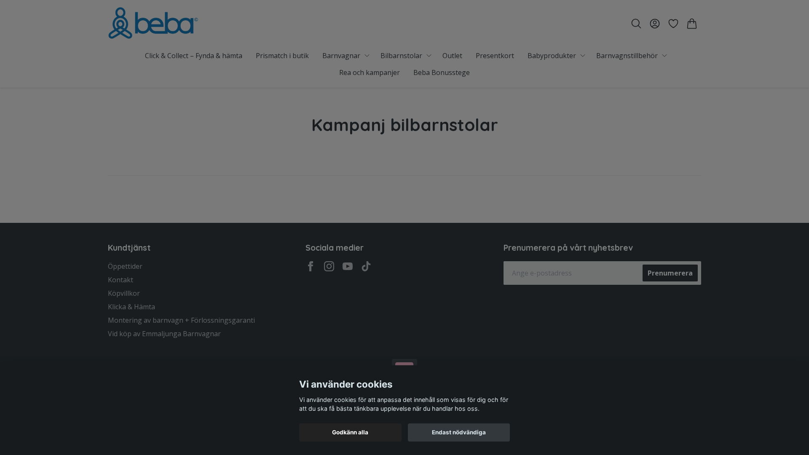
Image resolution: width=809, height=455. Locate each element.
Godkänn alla (350, 432)
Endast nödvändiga (459, 432)
